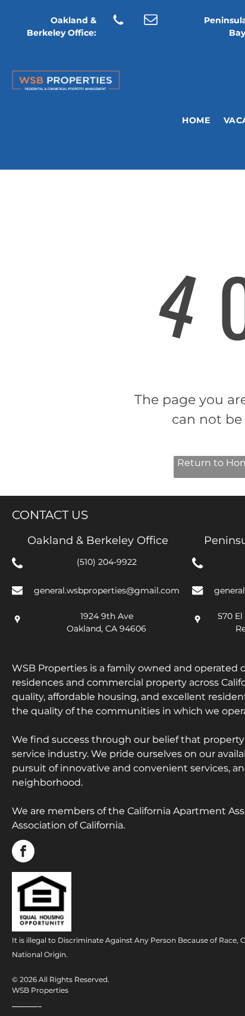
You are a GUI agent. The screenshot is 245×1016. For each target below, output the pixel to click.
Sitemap (27, 1003)
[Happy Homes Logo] (66, 77)
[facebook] (23, 852)
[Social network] (118, 21)
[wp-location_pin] (17, 626)
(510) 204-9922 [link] (107, 562)
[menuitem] (195, 120)
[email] (150, 21)
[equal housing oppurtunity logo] (41, 878)
